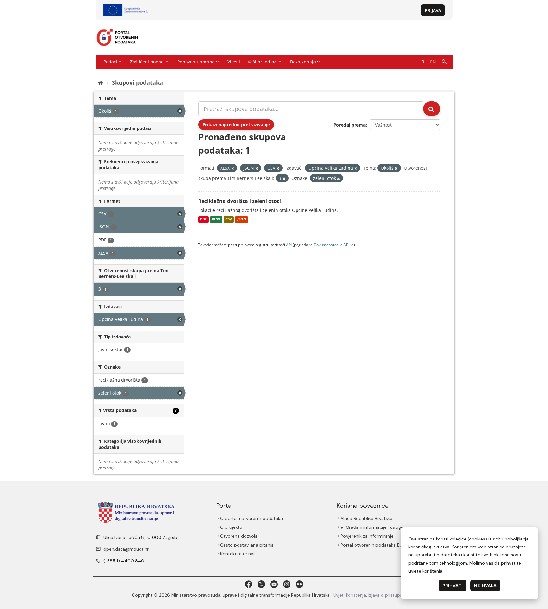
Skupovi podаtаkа (137, 82)
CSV (228, 219)
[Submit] (431, 109)
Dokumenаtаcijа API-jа (334, 244)
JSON (241, 219)
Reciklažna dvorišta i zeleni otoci (239, 201)
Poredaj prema (349, 125)
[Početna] (100, 82)
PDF (203, 219)
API (289, 244)
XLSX (216, 219)
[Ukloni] (232, 168)
